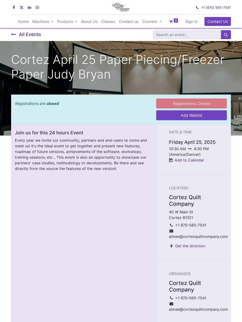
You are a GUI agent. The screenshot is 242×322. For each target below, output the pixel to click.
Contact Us (217, 21)
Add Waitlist (191, 115)
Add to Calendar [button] (189, 160)
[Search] (226, 34)
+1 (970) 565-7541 (216, 7)
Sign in (192, 21)
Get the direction (190, 246)
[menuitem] (23, 21)
